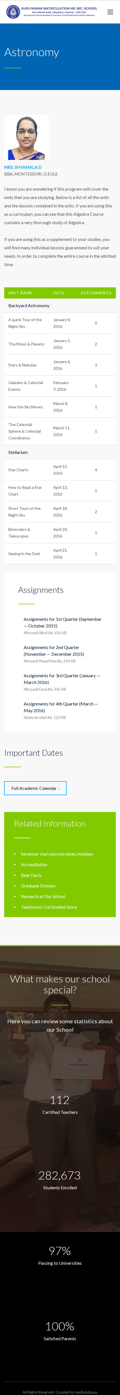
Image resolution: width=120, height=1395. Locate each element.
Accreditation (34, 864)
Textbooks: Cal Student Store (49, 907)
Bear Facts (31, 875)
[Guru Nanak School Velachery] (52, 11)
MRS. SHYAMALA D (23, 167)
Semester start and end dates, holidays (57, 853)
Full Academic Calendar (34, 788)
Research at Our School (43, 896)
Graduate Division (38, 885)
